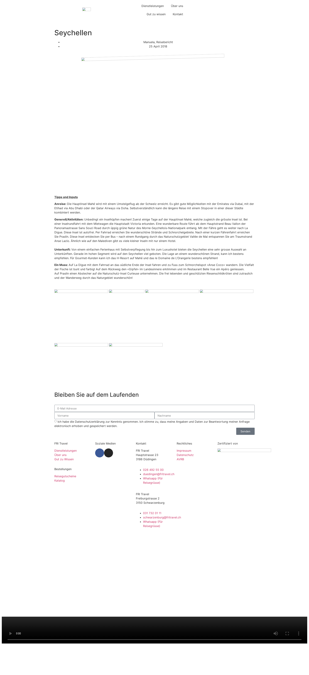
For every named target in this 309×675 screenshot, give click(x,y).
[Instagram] (108, 452)
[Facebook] (99, 452)
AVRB (180, 459)
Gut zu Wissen (64, 459)
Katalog (59, 480)
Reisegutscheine (65, 476)
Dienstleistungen (152, 6)
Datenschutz (185, 455)
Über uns (177, 6)
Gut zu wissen (156, 14)
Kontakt (178, 14)
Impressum (184, 450)
